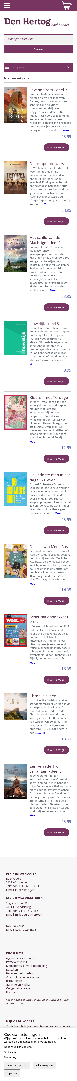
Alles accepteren (16, 1065)
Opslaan (12, 1073)
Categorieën (18, 67)
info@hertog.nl (24, 890)
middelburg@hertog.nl (29, 914)
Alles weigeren (44, 1065)
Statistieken (11, 1051)
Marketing (10, 1057)
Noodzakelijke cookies (18, 1046)
